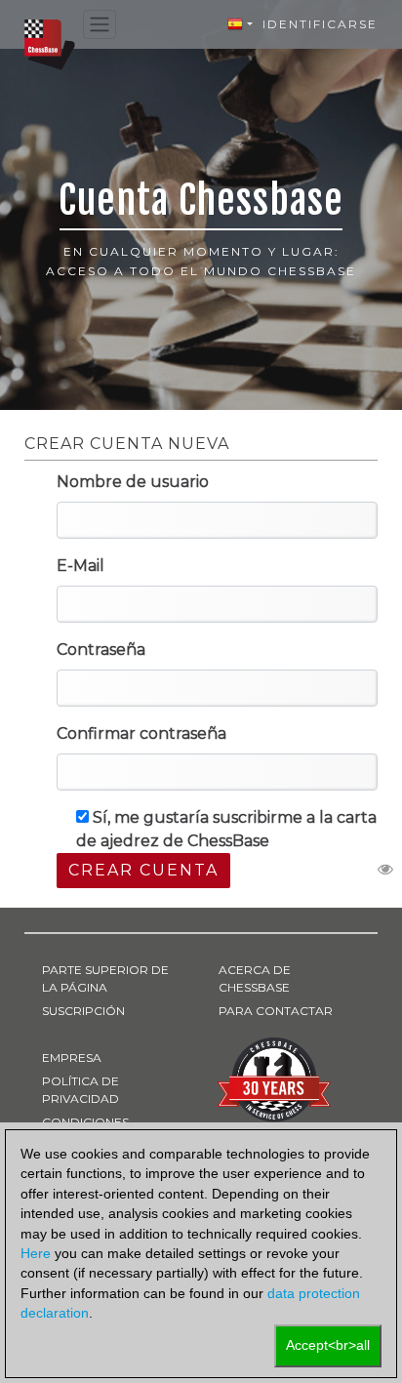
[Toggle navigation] (99, 25)
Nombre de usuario (133, 481)
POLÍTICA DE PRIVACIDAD (80, 1090)
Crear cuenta (143, 870)
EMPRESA (71, 1057)
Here (35, 1253)
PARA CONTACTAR (276, 1010)
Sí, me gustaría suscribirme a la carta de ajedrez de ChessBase (226, 829)
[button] (240, 24)
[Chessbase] (49, 43)
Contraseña (101, 649)
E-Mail (80, 565)
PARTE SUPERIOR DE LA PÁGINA (105, 978)
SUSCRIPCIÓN (83, 1010)
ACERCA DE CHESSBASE (255, 978)
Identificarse (320, 24)
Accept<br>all (328, 1345)
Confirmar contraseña (141, 733)
